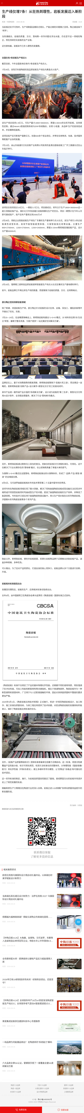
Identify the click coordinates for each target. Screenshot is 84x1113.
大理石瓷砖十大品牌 (42, 1088)
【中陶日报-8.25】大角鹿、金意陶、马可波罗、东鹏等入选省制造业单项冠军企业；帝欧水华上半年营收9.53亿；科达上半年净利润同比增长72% (27, 940)
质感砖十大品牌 (68, 1088)
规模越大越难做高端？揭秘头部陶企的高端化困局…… (27, 917)
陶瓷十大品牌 (15, 1085)
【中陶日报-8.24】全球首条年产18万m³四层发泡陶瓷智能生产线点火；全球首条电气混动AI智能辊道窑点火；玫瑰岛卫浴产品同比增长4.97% (28, 1002)
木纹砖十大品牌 (15, 1092)
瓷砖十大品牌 (68, 1085)
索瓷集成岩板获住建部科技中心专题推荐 (21, 1021)
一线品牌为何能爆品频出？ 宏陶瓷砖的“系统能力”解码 (27, 1042)
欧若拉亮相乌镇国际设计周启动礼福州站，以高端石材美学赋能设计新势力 (27, 877)
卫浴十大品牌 (42, 1085)
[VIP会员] (77, 3)
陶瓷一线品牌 (15, 1088)
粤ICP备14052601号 (45, 1099)
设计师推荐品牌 (42, 1092)
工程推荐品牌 (68, 1092)
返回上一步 (2, 3)
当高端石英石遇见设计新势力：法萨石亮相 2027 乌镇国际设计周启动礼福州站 (28, 897)
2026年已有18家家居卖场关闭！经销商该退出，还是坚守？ (27, 981)
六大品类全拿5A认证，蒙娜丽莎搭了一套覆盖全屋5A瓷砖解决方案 (27, 1064)
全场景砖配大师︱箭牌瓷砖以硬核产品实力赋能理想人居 (27, 960)
